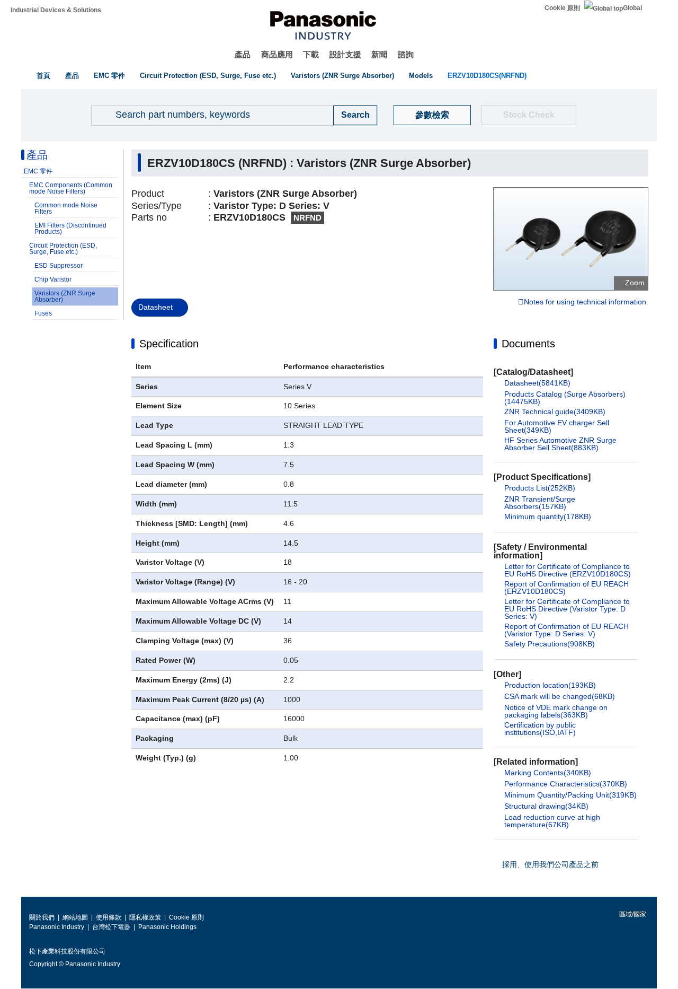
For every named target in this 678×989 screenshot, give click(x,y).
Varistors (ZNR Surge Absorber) (342, 76)
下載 (311, 54)
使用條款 (108, 917)
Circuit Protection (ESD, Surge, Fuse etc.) (208, 76)
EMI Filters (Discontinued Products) (70, 228)
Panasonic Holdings (167, 927)
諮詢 (406, 54)
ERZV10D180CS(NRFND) (487, 76)
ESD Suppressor (58, 265)
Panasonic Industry (56, 927)
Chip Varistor (53, 279)
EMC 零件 (109, 76)
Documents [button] (528, 343)
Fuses (43, 313)
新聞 (379, 54)
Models (421, 76)
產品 (243, 54)
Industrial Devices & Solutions (56, 10)
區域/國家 (632, 914)
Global (632, 8)
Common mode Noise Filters (65, 208)
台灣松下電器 (111, 927)
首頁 (43, 76)
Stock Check (529, 114)
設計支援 (345, 54)
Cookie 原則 (562, 8)
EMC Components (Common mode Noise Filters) (70, 188)
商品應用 (277, 54)
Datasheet (155, 307)
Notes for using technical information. (586, 302)
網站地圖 (75, 917)
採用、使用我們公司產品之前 (550, 864)
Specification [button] (169, 343)
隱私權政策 (145, 917)
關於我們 (42, 917)
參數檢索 (432, 114)
